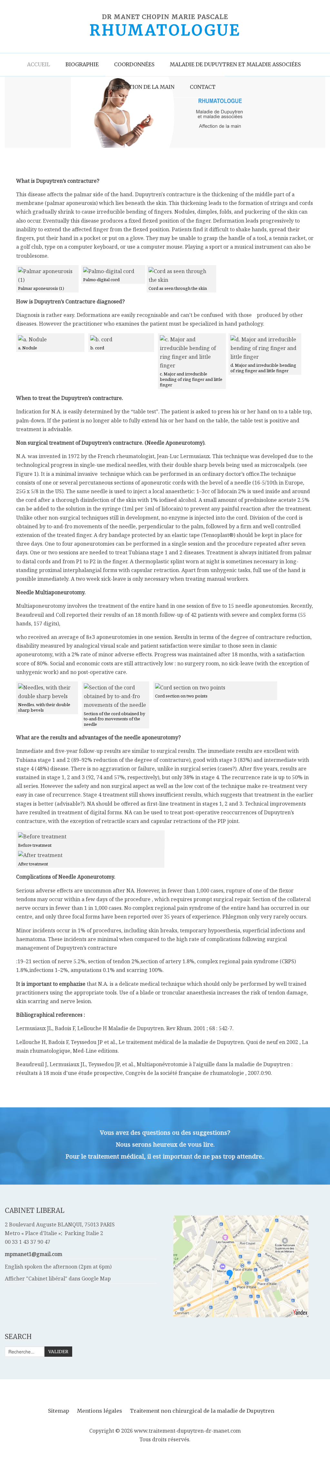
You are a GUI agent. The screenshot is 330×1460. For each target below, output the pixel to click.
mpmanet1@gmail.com (33, 1254)
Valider (58, 1351)
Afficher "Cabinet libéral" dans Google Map (58, 1278)
